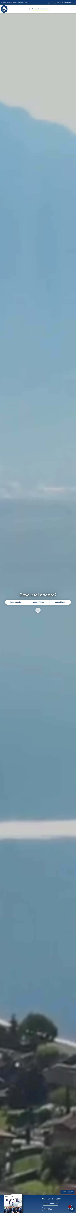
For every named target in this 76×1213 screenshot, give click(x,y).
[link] (38, 610)
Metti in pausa (67, 1192)
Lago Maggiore (16, 602)
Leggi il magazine (51, 1203)
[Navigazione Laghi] (4, 9)
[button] (51, 2)
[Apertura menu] (73, 9)
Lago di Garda (38, 602)
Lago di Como (60, 602)
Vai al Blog (48, 1209)
